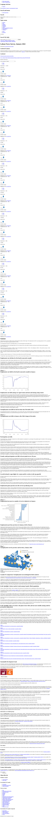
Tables (6, 57)
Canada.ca (4, 29)
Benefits (3, 793)
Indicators (6, 40)
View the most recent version (8, 46)
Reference (4, 25)
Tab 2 (3, 164)
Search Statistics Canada (4, 16)
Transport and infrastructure (6, 800)
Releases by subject (11, 40)
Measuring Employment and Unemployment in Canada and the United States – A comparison (21, 577)
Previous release (22, 57)
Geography (4, 26)
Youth (3, 805)
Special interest (2, 41)
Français (3, 6)
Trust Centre (4, 780)
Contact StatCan (5, 779)
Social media (4, 810)
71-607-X (41, 759)
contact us (23, 51)
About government (5, 786)
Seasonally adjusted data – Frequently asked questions (23, 721)
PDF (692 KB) (27, 57)
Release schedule (8, 41)
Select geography (3, 61)
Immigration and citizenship (6, 791)
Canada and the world (5, 801)
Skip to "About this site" (6, 2)
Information (13, 41)
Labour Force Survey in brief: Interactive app (12, 754)
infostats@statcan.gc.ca (4, 770)
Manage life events (5, 806)
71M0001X (25, 762)
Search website (2, 39)
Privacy (3, 814)
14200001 (24, 754)
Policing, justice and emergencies (7, 799)
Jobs (3, 790)
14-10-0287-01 (8, 75)
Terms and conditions (5, 813)
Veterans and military (5, 804)
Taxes (3, 795)
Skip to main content (5, 1)
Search (19, 39)
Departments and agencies (6, 785)
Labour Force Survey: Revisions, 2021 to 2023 (37, 743)
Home (3, 31)
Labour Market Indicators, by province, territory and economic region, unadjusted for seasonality (20, 759)
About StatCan (4, 28)
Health (3, 794)
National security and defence (7, 797)
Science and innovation (6, 803)
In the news (2, 40)
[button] (5, 12)
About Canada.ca (5, 812)
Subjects (3, 22)
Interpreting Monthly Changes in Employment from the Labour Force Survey (33, 681)
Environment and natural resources (8, 796)
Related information (11, 57)
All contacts (4, 784)
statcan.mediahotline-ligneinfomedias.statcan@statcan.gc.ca (24, 770)
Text (2, 57)
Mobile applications (5, 811)
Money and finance (5, 802)
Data (3, 23)
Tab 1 (3, 88)
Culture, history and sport (6, 798)
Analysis (3, 24)
